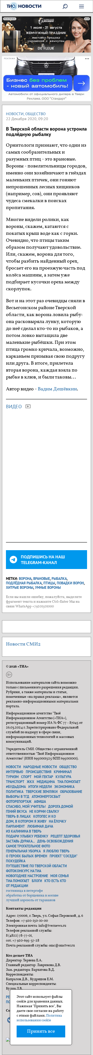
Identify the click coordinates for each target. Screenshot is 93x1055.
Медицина (46, 782)
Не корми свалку (44, 811)
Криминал (63, 772)
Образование (71, 791)
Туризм (12, 777)
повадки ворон (70, 583)
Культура (63, 777)
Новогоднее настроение (27, 876)
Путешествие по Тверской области (36, 866)
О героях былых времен (26, 856)
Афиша (40, 801)
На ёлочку (57, 821)
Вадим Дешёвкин (57, 389)
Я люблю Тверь (56, 851)
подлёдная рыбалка (24, 583)
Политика (14, 791)
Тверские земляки (42, 791)
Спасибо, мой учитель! (26, 806)
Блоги (37, 881)
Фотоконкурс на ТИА (23, 871)
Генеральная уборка (23, 851)
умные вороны (48, 587)
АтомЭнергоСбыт (46, 796)
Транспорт (15, 782)
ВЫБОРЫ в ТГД (17, 796)
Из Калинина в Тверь (23, 831)
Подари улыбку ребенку (27, 836)
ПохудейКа (15, 861)
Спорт (26, 777)
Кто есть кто (55, 881)
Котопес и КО (44, 816)
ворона (25, 578)
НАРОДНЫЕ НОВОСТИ (40, 767)
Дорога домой (60, 806)
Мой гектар (43, 777)
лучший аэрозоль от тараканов (30, 900)
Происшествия (38, 772)
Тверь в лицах (18, 816)
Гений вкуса (16, 811)
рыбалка (59, 578)
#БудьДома (16, 786)
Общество (35, 113)
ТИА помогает (69, 782)
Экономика (64, 786)
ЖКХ (30, 782)
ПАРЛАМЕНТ (15, 826)
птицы (49, 583)
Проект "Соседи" (64, 856)
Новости (15, 113)
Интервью (14, 772)
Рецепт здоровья (65, 836)
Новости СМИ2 (23, 644)
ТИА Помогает (17, 881)
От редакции (17, 886)
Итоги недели (40, 786)
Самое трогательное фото (28, 846)
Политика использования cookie (39, 1018)
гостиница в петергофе (24, 891)
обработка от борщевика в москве (32, 895)
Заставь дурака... (20, 841)
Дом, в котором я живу (26, 821)
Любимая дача (40, 826)
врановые (41, 578)
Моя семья (59, 876)
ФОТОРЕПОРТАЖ (18, 801)
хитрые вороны (19, 587)
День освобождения (55, 841)
